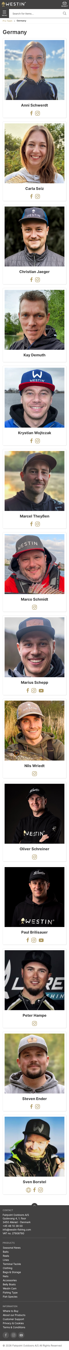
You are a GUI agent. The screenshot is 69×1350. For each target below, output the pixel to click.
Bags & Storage (12, 1272)
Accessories (10, 1280)
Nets (5, 1276)
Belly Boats (9, 1284)
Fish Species (10, 1296)
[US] (14, 4)
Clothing (7, 1268)
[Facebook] (6, 1335)
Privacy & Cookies (13, 1323)
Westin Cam (9, 1288)
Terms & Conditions (14, 1327)
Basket (64, 6)
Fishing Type (10, 1292)
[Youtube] (21, 1335)
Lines (6, 1259)
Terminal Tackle (12, 1263)
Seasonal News (12, 1247)
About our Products (14, 1314)
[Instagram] (13, 1335)
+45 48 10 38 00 (13, 1225)
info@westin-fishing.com (17, 1229)
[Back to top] (34, 1206)
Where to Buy (10, 1310)
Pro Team (7, 21)
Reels (6, 1255)
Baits (5, 1251)
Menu (4, 15)
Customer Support (13, 1319)
